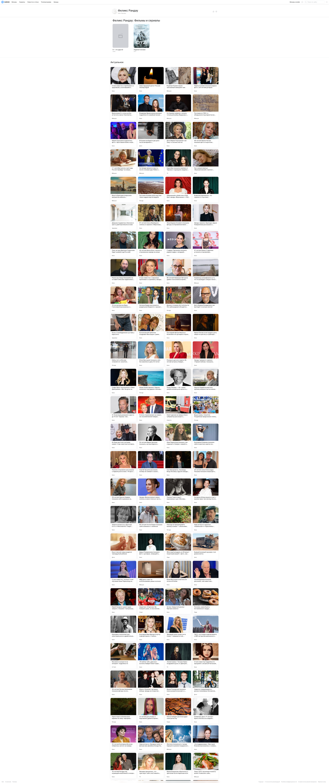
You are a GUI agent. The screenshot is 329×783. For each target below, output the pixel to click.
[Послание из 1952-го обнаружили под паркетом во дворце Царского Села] (205, 107)
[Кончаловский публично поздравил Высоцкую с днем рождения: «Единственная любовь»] (151, 327)
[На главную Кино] (7, 2)
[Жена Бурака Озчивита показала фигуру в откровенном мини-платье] (178, 217)
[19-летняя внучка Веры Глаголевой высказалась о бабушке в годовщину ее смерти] (123, 299)
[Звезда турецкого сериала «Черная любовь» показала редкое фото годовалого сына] (205, 354)
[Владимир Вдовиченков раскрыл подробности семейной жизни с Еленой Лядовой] (151, 107)
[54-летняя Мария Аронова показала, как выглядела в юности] (151, 436)
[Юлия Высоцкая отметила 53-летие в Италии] (178, 574)
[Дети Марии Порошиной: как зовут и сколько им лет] (178, 135)
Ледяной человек (139, 49)
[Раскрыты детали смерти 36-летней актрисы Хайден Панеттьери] (178, 354)
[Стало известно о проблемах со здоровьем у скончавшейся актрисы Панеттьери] (123, 80)
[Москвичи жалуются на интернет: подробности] (123, 656)
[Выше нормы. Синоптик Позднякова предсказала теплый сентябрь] (205, 409)
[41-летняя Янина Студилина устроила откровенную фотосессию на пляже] (205, 244)
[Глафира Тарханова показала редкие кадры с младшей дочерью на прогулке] (178, 244)
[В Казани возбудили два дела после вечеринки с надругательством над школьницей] (151, 135)
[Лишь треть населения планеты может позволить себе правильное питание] (205, 766)
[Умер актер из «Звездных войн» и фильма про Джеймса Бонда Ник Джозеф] (151, 738)
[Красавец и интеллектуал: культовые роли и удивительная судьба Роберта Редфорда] (123, 628)
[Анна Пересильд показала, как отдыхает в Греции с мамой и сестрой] (178, 436)
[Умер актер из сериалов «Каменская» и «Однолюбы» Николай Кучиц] (205, 519)
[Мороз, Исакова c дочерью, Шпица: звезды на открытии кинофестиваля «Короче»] (151, 683)
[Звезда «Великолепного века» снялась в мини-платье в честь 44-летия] (151, 491)
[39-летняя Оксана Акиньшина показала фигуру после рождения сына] (123, 683)
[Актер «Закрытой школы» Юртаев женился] (178, 601)
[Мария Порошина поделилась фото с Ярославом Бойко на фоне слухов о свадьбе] (123, 135)
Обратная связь (322, 781)
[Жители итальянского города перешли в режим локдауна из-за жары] (178, 738)
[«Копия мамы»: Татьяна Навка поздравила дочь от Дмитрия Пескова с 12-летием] (178, 656)
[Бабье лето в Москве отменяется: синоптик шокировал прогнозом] (123, 354)
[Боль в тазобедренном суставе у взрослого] (123, 327)
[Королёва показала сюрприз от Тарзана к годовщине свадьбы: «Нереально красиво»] (178, 162)
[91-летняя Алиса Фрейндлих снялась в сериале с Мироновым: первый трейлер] (151, 217)
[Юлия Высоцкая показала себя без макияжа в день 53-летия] (151, 354)
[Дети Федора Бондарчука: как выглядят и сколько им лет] (205, 299)
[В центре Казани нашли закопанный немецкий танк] (178, 80)
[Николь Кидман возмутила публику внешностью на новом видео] (205, 382)
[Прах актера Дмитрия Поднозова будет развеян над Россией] (123, 244)
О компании (8, 781)
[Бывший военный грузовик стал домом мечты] (205, 546)
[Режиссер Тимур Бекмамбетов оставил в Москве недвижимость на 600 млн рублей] (123, 272)
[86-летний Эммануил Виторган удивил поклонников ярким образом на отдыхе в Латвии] (178, 272)
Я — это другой (118, 49)
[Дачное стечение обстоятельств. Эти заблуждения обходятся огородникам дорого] (178, 299)
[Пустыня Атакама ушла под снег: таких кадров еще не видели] (151, 189)
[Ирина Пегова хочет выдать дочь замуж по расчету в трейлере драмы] (205, 327)
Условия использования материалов (307, 781)
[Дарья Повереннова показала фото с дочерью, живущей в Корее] (151, 546)
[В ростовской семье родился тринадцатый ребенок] (123, 546)
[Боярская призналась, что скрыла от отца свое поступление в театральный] (205, 189)
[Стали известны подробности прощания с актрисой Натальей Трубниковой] (205, 656)
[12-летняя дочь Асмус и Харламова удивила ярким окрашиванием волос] (151, 711)
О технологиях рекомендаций (272, 781)
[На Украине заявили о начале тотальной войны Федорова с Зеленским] (178, 107)
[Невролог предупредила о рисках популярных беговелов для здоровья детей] (205, 683)
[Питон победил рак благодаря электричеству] (178, 711)
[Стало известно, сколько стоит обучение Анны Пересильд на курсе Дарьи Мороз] (123, 574)
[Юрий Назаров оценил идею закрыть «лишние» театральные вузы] (123, 601)
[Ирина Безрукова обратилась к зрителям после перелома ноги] (178, 766)
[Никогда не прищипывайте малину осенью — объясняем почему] (178, 519)
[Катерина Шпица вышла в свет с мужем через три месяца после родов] (205, 491)
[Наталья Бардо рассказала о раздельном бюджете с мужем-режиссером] (151, 299)
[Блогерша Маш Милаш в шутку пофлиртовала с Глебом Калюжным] (151, 628)
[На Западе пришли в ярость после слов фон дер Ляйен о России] (151, 162)
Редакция (261, 781)
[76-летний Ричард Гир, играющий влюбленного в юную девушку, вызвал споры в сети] (123, 766)
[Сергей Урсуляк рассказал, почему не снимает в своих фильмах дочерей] (151, 464)
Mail (3, 781)
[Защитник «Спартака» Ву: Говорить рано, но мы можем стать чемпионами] (151, 601)
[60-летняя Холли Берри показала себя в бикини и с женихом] (151, 519)
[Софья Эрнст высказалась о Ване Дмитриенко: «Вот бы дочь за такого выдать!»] (123, 382)
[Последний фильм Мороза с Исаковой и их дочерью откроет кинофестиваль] (178, 327)
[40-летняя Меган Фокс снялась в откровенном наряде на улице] (151, 244)
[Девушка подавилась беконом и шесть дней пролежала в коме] (123, 217)
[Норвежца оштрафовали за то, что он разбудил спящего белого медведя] (205, 272)
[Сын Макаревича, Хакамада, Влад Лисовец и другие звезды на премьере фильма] (178, 464)
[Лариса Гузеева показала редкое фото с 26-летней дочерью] (205, 80)
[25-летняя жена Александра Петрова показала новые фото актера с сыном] (205, 464)
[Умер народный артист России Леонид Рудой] (151, 80)
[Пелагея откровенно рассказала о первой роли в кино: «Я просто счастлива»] (123, 464)
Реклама (14, 781)
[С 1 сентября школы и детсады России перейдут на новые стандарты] (123, 162)
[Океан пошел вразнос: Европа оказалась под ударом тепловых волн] (151, 382)
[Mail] (2, 2)
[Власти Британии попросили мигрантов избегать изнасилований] (123, 189)
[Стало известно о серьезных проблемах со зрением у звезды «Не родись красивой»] (151, 272)
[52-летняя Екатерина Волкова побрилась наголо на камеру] (123, 738)
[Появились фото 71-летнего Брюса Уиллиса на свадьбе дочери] (205, 711)
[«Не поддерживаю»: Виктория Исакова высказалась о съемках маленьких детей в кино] (205, 738)
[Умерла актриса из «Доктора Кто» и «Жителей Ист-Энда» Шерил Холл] (123, 519)
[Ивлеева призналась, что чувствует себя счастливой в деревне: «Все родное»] (151, 766)
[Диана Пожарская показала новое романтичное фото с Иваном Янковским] (178, 683)
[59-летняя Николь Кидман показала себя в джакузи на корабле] (123, 491)
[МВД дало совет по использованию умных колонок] (151, 574)
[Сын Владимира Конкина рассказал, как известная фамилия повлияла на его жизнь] (205, 574)
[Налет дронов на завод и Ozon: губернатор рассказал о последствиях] (178, 409)
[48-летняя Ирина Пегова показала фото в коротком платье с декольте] (205, 135)
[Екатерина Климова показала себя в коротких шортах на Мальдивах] (205, 436)
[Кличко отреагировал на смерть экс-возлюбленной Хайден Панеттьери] (151, 409)
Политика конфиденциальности (289, 781)
